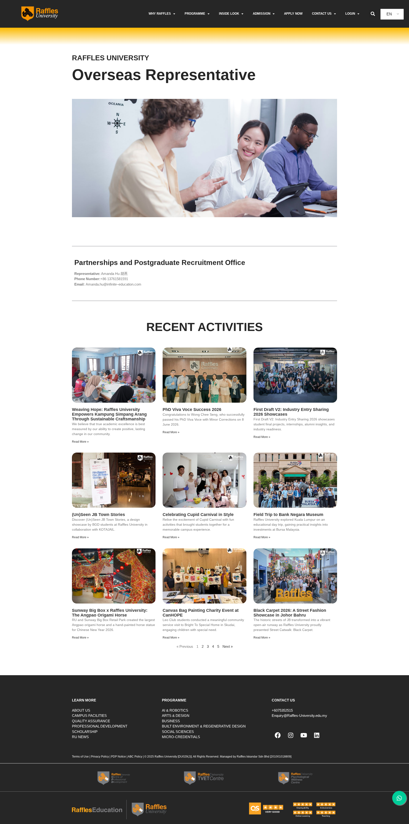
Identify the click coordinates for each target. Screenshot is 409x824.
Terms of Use (80, 756)
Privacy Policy (100, 756)
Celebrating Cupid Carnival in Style (198, 514)
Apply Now (293, 13)
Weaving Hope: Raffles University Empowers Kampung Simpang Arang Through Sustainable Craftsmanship (109, 414)
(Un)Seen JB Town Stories (98, 514)
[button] (373, 14)
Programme (195, 13)
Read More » (80, 441)
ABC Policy (135, 756)
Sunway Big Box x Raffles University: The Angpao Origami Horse (109, 612)
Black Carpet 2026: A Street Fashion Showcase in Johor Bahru (289, 612)
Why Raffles (160, 13)
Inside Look (229, 13)
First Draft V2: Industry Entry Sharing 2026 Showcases (291, 412)
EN (389, 14)
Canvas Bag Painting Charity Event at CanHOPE (201, 612)
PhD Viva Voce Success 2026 (192, 409)
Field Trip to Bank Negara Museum (288, 514)
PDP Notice (118, 756)
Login (350, 13)
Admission (261, 13)
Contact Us (322, 13)
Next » (227, 646)
